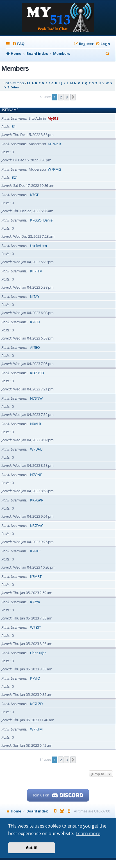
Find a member (13, 83)
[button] (73, 97)
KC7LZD (36, 703)
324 (14, 177)
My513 (52, 118)
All (28, 83)
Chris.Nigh (38, 652)
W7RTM (36, 729)
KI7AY (34, 296)
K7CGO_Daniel (41, 220)
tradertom (38, 245)
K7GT (34, 194)
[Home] (58, 18)
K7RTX (35, 321)
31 (14, 126)
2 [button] (61, 97)
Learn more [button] (88, 833)
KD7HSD (37, 372)
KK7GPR (36, 500)
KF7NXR (54, 143)
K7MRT (36, 576)
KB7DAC (36, 525)
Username (9, 110)
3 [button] (67, 97)
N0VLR (35, 423)
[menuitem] (18, 44)
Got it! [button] (32, 847)
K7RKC (35, 550)
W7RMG (54, 169)
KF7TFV (36, 271)
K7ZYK (35, 601)
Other (15, 87)
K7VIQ (35, 678)
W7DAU (36, 449)
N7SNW (36, 398)
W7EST (35, 627)
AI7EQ (35, 347)
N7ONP (36, 474)
